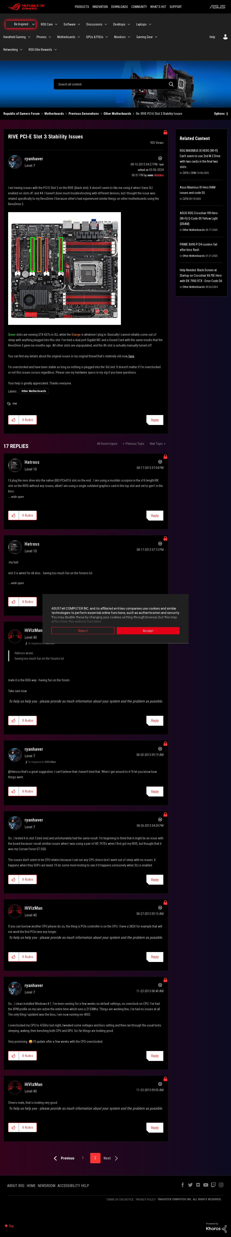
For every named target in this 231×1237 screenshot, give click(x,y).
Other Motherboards (117, 113)
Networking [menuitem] (10, 49)
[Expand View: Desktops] (129, 24)
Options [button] (219, 113)
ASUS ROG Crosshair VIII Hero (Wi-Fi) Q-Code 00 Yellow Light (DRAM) (199, 218)
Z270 (185, 198)
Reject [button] (83, 630)
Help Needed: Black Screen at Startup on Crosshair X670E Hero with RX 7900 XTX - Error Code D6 (201, 275)
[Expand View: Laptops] (150, 24)
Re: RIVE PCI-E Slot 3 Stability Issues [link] (159, 113)
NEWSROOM (46, 1186)
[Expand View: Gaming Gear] (156, 37)
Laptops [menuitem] (141, 24)
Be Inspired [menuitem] (21, 24)
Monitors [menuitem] (120, 37)
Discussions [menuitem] (94, 24)
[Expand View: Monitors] (129, 37)
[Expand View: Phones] (50, 37)
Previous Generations (84, 113)
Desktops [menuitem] (119, 24)
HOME (31, 1186)
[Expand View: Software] (79, 24)
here (131, 356)
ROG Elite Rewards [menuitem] (40, 49)
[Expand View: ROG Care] (56, 24)
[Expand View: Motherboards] (78, 37)
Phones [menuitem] (41, 37)
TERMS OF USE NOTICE (120, 1199)
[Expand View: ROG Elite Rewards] (55, 49)
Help (212, 37)
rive (15, 403)
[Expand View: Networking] (21, 49)
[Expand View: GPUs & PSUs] (106, 37)
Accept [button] (148, 630)
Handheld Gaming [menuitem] (14, 37)
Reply (155, 420)
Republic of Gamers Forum (21, 113)
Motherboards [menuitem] (66, 37)
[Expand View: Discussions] (106, 24)
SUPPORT (176, 7)
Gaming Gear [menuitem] (144, 37)
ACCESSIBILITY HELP (73, 1186)
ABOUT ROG (15, 1186)
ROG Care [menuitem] (47, 24)
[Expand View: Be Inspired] (33, 24)
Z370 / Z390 (189, 172)
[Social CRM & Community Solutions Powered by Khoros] (216, 1227)
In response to (41, 643)
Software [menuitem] (70, 24)
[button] (13, 419)
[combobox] (115, 84)
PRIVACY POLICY (146, 1199)
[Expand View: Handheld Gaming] (29, 37)
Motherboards (54, 113)
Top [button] (11, 1226)
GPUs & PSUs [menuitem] (94, 37)
